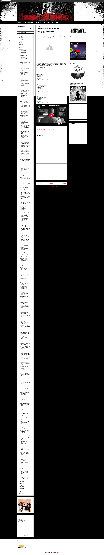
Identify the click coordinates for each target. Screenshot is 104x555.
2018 (20, 39)
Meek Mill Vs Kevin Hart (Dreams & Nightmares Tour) (25, 386)
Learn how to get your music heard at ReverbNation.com (25, 535)
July (21, 481)
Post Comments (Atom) (54, 186)
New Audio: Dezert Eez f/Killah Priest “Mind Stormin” (24, 318)
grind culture (72, 108)
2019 (20, 37)
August (21, 57)
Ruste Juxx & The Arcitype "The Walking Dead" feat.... (25, 229)
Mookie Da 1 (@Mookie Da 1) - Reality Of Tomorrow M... (24, 98)
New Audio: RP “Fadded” (24, 245)
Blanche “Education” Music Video (24, 173)
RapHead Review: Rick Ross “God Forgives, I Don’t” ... (24, 299)
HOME (19, 22)
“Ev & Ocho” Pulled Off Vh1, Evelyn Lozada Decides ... (24, 472)
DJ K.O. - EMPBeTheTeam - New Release (25, 449)
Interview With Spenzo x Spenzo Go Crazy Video (24, 80)
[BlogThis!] (49, 129)
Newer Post (38, 183)
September (22, 55)
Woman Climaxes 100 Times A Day (24, 116)
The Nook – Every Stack (24, 187)
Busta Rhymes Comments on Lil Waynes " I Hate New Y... (25, 197)
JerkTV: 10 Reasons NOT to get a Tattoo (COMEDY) (25, 431)
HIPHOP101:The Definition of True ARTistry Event (23, 446)
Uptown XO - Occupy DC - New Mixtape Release (25, 151)
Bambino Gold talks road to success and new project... (24, 169)
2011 (20, 493)
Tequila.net (40, 61)
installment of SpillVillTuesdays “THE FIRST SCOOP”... (24, 268)
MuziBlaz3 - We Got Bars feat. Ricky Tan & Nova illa (24, 252)
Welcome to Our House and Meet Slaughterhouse (24, 418)
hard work (72, 110)
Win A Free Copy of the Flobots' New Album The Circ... (24, 400)
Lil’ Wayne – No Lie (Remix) (23, 416)
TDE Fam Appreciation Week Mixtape (24, 313)
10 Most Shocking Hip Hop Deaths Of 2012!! (24, 129)
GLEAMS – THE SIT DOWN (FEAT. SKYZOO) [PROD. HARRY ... (24, 95)
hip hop (71, 112)
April (21, 486)
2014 (20, 45)
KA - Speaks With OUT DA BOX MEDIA (25, 383)
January (21, 491)
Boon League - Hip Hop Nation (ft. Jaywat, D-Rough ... (24, 69)
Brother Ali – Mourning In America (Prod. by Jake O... (25, 326)
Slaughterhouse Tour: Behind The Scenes (24, 148)
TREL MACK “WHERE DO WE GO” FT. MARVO (25, 360)
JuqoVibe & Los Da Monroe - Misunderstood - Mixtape (23, 208)
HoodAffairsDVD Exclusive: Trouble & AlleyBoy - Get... (24, 122)
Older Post (64, 183)
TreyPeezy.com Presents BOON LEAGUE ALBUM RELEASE (24, 215)
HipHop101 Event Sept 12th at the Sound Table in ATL (25, 370)
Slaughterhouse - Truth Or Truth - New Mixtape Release (25, 329)
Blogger (58, 552)
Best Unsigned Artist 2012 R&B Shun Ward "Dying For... (25, 184)
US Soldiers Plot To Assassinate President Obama (24, 136)
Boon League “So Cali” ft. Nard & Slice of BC (25, 146)
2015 (20, 44)
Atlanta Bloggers (23, 278)
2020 (20, 36)
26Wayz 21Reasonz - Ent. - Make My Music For (25, 408)
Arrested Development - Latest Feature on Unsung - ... (24, 367)
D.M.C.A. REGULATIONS (56, 22)
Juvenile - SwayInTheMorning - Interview (24, 233)
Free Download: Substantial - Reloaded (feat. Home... (24, 248)
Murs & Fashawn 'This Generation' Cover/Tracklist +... (24, 457)
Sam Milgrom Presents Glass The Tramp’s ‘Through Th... (24, 478)
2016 (20, 42)
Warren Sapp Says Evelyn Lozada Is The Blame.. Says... (25, 190)
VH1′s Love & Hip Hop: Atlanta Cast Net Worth (25, 154)
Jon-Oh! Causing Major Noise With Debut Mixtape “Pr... (24, 77)
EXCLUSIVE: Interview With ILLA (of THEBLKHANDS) (24, 263)
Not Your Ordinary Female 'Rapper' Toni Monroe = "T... (25, 106)
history (71, 114)
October (21, 53)
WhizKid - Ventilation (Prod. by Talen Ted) (24, 281)
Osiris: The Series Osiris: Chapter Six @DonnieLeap (24, 340)
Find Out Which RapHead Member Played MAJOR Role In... (25, 181)
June (21, 483)
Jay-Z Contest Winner (24, 413)
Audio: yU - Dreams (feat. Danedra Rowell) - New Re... (25, 333)
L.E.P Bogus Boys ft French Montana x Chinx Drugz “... (24, 112)
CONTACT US (46, 22)
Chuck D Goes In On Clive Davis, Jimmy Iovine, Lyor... (25, 65)
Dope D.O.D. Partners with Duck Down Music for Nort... (24, 453)
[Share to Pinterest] (53, 129)
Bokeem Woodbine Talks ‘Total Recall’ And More (24, 426)
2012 (20, 49)
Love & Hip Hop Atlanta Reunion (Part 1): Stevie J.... (24, 132)
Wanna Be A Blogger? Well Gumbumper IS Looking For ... (24, 275)
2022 (20, 34)
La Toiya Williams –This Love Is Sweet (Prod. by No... (25, 435)
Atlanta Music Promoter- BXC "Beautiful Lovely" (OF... (24, 87)
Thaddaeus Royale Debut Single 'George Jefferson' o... (25, 466)
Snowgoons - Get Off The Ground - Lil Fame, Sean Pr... (25, 347)
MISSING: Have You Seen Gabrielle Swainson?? (25, 160)
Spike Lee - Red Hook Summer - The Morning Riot (25, 374)
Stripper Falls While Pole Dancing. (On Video (24, 166)
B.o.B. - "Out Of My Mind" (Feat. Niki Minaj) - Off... (25, 203)
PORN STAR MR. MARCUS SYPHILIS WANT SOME (24, 163)
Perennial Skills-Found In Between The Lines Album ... (24, 271)
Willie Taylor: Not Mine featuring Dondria (24, 428)
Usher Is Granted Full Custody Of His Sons (24, 201)
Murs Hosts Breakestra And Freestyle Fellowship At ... (24, 393)
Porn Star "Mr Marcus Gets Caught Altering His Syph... (24, 212)
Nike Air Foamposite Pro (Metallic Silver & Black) (25, 143)
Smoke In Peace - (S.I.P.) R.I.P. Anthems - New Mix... (24, 223)
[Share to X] (50, 129)
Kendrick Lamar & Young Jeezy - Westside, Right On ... (25, 354)
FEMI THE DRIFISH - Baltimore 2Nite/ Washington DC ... (24, 287)
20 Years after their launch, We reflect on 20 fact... (24, 102)
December (22, 50)
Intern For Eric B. (23, 265)
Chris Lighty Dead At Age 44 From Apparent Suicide (24, 84)
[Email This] (48, 129)
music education (73, 116)
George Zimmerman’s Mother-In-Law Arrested (25, 178)
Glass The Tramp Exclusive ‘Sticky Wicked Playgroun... (24, 259)
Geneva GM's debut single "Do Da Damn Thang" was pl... (24, 73)
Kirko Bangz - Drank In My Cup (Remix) (25, 344)
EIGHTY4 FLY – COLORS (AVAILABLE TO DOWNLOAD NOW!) (25, 126)
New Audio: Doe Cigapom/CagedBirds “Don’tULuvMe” (24, 322)
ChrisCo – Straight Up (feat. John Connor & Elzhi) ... (24, 243)
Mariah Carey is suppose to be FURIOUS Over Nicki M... (24, 283)
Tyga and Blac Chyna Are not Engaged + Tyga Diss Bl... (25, 438)
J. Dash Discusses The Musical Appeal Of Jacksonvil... (24, 293)
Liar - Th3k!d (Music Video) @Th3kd (24, 475)
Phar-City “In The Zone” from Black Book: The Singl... (24, 422)
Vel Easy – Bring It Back (24, 377)
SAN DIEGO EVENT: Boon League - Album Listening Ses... (25, 397)
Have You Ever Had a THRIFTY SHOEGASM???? (24, 442)
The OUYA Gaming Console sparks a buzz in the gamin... (24, 139)
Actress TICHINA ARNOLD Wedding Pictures (24, 309)
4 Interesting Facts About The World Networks (24, 109)
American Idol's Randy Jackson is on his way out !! (24, 59)
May (21, 485)
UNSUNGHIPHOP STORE (28, 22)
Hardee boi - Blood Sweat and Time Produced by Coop (25, 389)
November (22, 52)
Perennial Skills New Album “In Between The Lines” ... (25, 363)
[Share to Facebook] (52, 129)
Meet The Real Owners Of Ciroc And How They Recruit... (25, 404)
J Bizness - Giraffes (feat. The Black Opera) (25, 240)
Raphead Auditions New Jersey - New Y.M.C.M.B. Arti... (24, 379)
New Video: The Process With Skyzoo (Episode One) (24, 236)
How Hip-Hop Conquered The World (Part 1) (24, 91)
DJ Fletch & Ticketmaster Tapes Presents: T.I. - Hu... (24, 118)
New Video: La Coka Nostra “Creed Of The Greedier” (24, 410)
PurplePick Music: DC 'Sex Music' (24, 303)
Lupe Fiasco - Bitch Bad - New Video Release (25, 226)
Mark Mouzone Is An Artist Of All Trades (25, 63)
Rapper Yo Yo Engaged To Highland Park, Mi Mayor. (24, 219)
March (21, 488)
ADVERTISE (38, 22)
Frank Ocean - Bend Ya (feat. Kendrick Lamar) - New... (25, 350)
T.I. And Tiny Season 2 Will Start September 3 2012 (24, 306)
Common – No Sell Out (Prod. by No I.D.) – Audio (24, 156)
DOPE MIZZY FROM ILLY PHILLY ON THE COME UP (25, 193)
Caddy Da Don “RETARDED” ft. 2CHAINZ (23, 337)
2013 (20, 47)
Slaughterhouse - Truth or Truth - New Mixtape (25, 358)
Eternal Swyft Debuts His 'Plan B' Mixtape (24, 290)
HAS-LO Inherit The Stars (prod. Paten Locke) (25, 460)
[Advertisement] (51, 172)
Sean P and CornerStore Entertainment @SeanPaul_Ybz (24, 255)
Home (51, 183)
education (72, 106)
